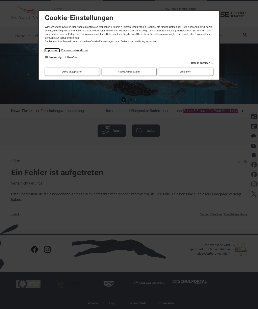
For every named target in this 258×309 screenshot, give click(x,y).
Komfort (72, 57)
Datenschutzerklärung (75, 50)
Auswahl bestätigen (129, 71)
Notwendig (55, 57)
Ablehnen (185, 71)
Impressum (52, 50)
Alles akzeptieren (72, 71)
